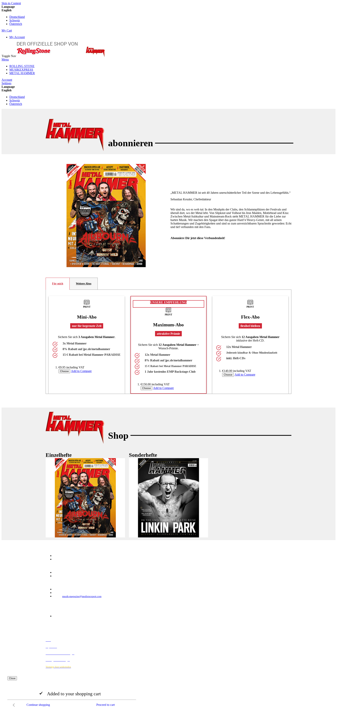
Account (7, 79)
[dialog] (168, 692)
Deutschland (17, 16)
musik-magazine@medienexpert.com (81, 596)
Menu (5, 59)
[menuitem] (22, 66)
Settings (6, 83)
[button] (168, 10)
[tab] (58, 284)
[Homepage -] (61, 56)
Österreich (15, 24)
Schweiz (14, 20)
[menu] (168, 69)
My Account (17, 37)
